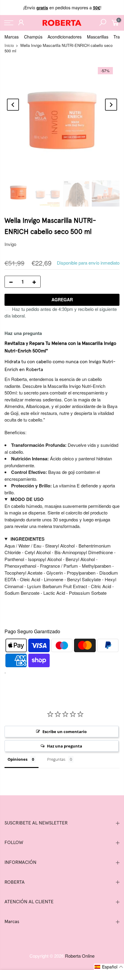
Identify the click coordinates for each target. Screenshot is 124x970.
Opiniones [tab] (17, 759)
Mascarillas (97, 37)
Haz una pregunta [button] (64, 746)
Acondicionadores (65, 37)
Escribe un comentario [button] (64, 731)
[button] (109, 967)
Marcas (12, 37)
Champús (33, 37)
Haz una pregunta (23, 333)
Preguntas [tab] (56, 759)
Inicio (9, 45)
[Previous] (13, 105)
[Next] (111, 105)
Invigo (10, 244)
